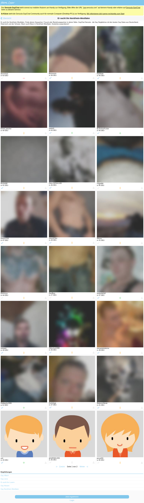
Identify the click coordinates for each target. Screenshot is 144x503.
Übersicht (7, 18)
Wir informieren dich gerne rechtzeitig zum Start (105, 14)
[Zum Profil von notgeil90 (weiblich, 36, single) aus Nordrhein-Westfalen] (120, 159)
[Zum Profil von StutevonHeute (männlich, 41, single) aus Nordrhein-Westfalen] (120, 379)
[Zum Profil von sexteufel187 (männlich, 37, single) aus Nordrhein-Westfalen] (120, 269)
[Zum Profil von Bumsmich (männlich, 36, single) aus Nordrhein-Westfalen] (72, 49)
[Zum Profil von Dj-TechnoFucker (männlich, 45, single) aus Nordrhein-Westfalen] (120, 104)
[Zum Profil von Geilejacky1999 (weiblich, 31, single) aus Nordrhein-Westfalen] (24, 379)
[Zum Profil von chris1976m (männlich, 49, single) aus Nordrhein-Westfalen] (72, 214)
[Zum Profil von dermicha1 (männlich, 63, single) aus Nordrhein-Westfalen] (24, 49)
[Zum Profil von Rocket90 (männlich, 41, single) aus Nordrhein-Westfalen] (24, 159)
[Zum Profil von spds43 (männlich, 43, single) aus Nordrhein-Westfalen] (72, 104)
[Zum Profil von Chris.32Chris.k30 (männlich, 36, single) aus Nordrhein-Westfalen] (72, 159)
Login (72, 500)
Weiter (82, 467)
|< (56, 467)
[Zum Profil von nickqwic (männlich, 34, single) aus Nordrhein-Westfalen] (24, 324)
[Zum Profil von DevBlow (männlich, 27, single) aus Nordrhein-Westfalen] (72, 269)
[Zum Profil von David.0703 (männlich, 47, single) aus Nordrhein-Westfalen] (24, 214)
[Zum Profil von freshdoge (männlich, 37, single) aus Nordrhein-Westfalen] (72, 379)
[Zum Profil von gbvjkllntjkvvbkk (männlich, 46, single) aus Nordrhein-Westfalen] (72, 434)
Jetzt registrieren (72, 497)
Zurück (62, 467)
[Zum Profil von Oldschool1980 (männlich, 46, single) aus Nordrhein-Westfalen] (72, 324)
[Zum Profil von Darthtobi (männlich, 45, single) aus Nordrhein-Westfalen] (120, 49)
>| (87, 467)
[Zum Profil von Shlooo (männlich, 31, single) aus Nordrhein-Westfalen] (120, 214)
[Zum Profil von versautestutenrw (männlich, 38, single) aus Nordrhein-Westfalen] (120, 324)
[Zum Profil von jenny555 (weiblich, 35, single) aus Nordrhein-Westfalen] (120, 434)
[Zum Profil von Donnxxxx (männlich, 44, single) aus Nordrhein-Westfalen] (24, 269)
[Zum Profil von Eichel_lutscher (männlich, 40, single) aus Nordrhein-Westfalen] (24, 104)
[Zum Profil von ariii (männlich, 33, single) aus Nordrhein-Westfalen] (24, 434)
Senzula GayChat (133, 8)
